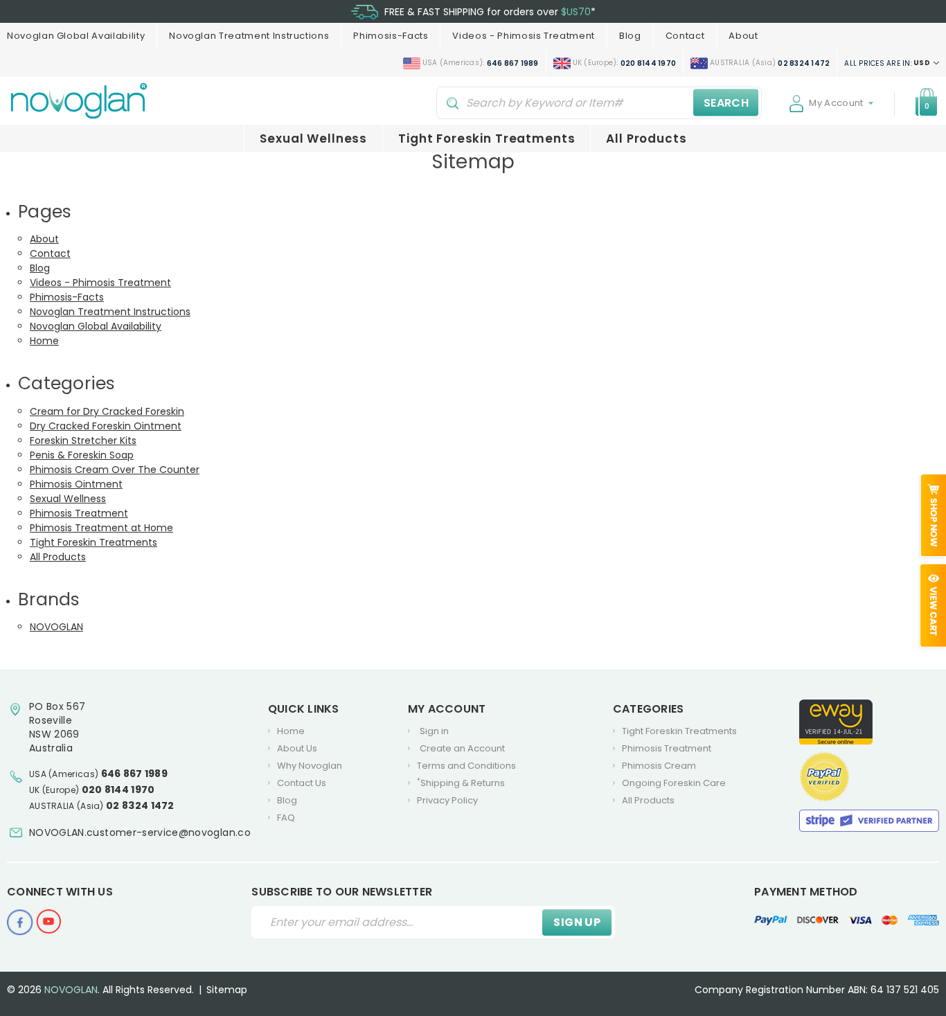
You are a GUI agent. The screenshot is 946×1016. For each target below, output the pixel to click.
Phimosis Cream (659, 765)
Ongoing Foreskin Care (674, 783)
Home (44, 341)
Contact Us (301, 783)
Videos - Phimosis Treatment (523, 35)
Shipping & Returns (461, 783)
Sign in (434, 731)
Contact (685, 35)
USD (887, 63)
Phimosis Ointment (76, 484)
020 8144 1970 (118, 789)
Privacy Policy (447, 800)
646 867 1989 (134, 774)
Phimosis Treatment (79, 513)
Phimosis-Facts (390, 35)
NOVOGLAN (56, 627)
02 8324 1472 (140, 805)
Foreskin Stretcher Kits (83, 440)
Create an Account (462, 748)
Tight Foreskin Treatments (486, 138)
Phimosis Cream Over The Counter (114, 469)
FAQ (286, 817)
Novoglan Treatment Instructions (249, 35)
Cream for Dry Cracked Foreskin (107, 411)
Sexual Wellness (313, 138)
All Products (646, 138)
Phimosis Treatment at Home (101, 528)
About (743, 35)
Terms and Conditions (466, 765)
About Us (297, 748)
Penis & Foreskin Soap (82, 455)
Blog (630, 35)
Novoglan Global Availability (76, 35)
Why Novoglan (309, 765)
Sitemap (226, 990)
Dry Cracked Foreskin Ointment (105, 426)
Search (726, 102)
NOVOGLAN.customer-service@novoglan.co (140, 832)
